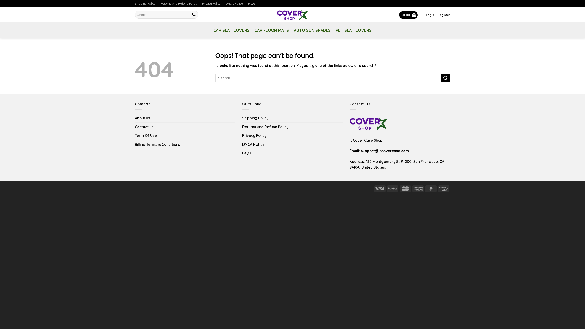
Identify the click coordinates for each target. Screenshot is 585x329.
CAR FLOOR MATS (272, 30)
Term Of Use (146, 135)
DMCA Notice (234, 3)
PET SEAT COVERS (354, 30)
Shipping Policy (145, 3)
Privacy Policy (211, 3)
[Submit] (194, 15)
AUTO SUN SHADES (312, 30)
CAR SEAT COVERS (231, 30)
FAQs (251, 3)
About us (142, 118)
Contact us (144, 127)
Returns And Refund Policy (178, 3)
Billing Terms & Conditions (157, 144)
